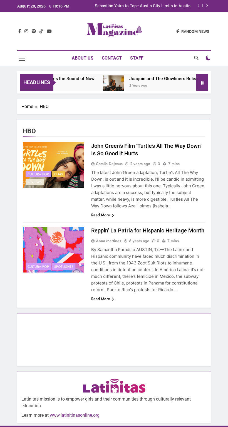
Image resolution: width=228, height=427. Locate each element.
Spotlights (63, 266)
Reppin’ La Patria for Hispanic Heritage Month (147, 230)
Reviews (35, 182)
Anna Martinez (109, 241)
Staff (136, 58)
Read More (100, 215)
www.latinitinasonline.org (75, 415)
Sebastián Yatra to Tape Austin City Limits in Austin (142, 6)
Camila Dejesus (109, 163)
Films (58, 174)
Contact (112, 58)
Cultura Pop (38, 174)
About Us (82, 58)
